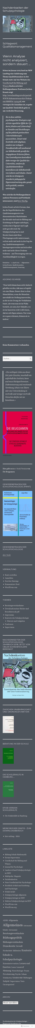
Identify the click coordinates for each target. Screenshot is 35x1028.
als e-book (7, 555)
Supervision (9, 627)
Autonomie (13, 930)
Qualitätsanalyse (17, 265)
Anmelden (9, 578)
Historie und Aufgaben (16, 621)
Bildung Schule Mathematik (15, 854)
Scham (24, 974)
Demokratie (9, 946)
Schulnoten (7, 978)
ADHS (5, 920)
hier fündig (22, 201)
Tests (22, 981)
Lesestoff (20, 967)
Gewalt (19, 946)
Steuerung (21, 267)
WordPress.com (11, 587)
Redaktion (6, 263)
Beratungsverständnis (13, 933)
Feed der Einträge (12, 581)
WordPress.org (11, 907)
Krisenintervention (11, 963)
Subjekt (6, 981)
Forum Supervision (12, 858)
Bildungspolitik (12, 938)
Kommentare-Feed (12, 584)
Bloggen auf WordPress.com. (12, 1024)
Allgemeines (25, 263)
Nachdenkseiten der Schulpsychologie (15, 9)
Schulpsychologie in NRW (15, 898)
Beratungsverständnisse (14, 605)
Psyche (18, 974)
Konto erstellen (11, 575)
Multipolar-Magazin (13, 876)
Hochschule (7, 950)
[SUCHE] (30, 358)
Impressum (9, 615)
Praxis (26, 971)
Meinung (7, 970)
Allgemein (13, 920)
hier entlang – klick (12, 836)
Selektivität (17, 977)
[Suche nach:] (16, 358)
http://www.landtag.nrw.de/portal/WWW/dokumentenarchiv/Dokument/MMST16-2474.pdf (17, 98)
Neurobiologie (17, 971)
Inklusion (17, 950)
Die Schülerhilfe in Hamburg (16, 816)
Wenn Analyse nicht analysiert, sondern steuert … (17, 60)
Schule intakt (10, 892)
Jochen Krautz (7, 265)
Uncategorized (8, 984)
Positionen (9, 624)
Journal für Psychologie (14, 867)
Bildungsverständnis (13, 942)
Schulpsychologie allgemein (15, 895)
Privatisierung (9, 974)
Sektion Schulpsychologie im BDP (18, 901)
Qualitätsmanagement (10, 267)
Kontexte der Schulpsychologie (17, 618)
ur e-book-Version (20, 469)
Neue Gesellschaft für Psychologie (18, 882)
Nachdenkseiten (11, 879)
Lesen (13, 967)
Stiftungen (27, 978)
